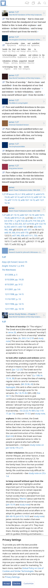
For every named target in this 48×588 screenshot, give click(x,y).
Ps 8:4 (25, 393)
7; (15, 221)
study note (40, 413)
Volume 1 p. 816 (13, 266)
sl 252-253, (17, 223)
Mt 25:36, (26, 384)
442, (6, 229)
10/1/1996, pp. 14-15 (14, 304)
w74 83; (30, 223)
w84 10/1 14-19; (27, 215)
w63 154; (22, 226)
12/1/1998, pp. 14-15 (14, 294)
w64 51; (14, 226)
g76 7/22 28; (22, 221)
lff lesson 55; (12, 194)
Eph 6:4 (10, 436)
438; (22, 235)
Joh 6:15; (20, 516)
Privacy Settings (12, 577)
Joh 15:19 (11, 504)
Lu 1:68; (36, 375)
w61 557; (27, 229)
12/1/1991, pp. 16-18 (14, 309)
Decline (16, 583)
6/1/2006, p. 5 (11, 274)
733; (35, 235)
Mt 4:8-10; (11, 516)
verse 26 (12, 332)
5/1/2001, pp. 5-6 (12, 289)
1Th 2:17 (19, 448)
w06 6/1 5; (30, 194)
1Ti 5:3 (28, 413)
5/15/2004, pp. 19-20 (14, 279)
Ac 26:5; (22, 338)
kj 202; (7, 226)
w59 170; (24, 232)
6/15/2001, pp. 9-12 (14, 284)
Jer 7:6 (12, 413)
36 (12, 378)
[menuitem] (3, 3)
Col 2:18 (30, 338)
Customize (28, 583)
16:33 (26, 516)
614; (18, 232)
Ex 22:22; (24, 410)
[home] (3, 3)
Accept (7, 583)
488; (10, 229)
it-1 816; (22, 194)
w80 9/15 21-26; (17, 218)
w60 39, (7, 232)
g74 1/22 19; (40, 223)
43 (31, 384)
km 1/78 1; (38, 218)
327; (24, 223)
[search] (45, 3)
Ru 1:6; (19, 393)
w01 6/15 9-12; (27, 197)
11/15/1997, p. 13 (13, 299)
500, (13, 232)
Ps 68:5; (32, 410)
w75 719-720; (34, 221)
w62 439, (37, 226)
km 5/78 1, (9, 221)
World (23, 498)
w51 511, (29, 235)
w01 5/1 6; (15, 197)
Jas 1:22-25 (17, 369)
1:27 (4, 194)
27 (3, 18)
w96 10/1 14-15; (27, 200)
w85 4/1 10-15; (13, 215)
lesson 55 (14, 262)
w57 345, (16, 235)
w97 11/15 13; (13, 200)
